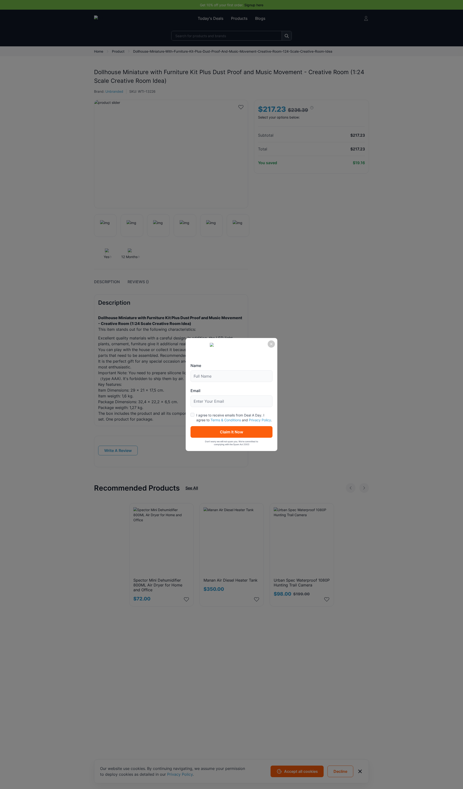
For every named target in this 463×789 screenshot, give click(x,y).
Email (195, 390)
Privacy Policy (260, 420)
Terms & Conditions (226, 420)
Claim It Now (231, 432)
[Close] (271, 344)
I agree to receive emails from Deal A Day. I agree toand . (234, 417)
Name (196, 365)
